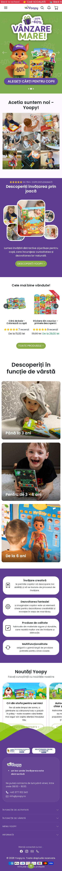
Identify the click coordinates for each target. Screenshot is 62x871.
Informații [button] (8, 834)
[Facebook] (21, 851)
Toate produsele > (31, 345)
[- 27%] (45, 316)
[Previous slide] (6, 306)
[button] (9, 7)
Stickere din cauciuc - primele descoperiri (45, 322)
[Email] (32, 851)
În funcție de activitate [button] (16, 809)
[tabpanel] (31, 319)
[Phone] (37, 851)
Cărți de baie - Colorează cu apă (17, 322)
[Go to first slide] (56, 306)
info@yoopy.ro (18, 796)
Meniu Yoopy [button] (9, 826)
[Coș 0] (56, 7)
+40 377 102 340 (19, 792)
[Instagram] (26, 851)
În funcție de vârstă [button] (14, 818)
